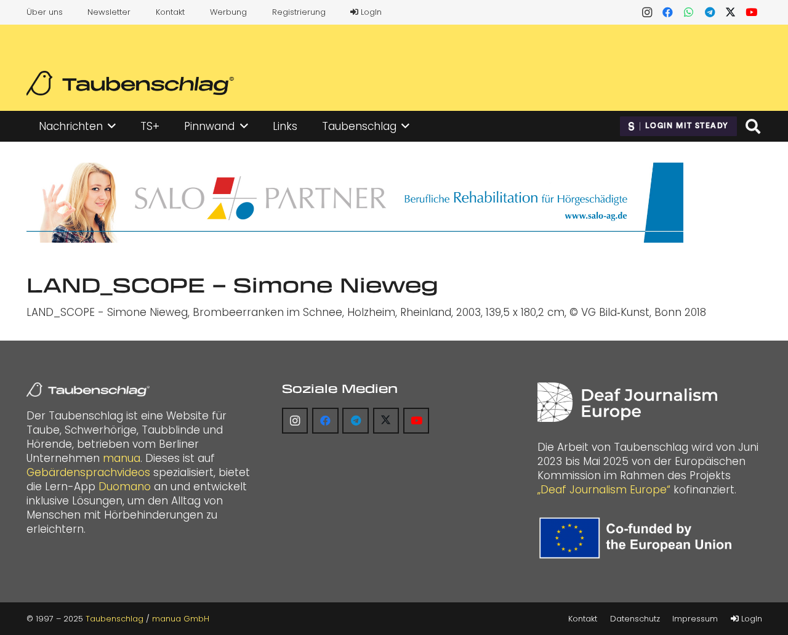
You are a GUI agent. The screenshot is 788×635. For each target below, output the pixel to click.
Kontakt (170, 12)
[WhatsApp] (688, 12)
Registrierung (299, 12)
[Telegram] (709, 12)
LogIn (370, 12)
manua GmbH (180, 619)
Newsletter (109, 12)
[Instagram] (647, 12)
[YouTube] (751, 12)
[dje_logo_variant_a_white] (627, 402)
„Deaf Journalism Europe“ (603, 489)
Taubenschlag (114, 619)
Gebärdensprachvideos (88, 472)
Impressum (695, 619)
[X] (730, 12)
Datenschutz (635, 619)
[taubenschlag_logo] (130, 83)
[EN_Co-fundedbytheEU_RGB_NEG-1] (638, 538)
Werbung (228, 12)
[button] (112, 126)
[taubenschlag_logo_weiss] (88, 389)
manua (121, 458)
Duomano (124, 486)
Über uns (44, 12)
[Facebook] (667, 12)
